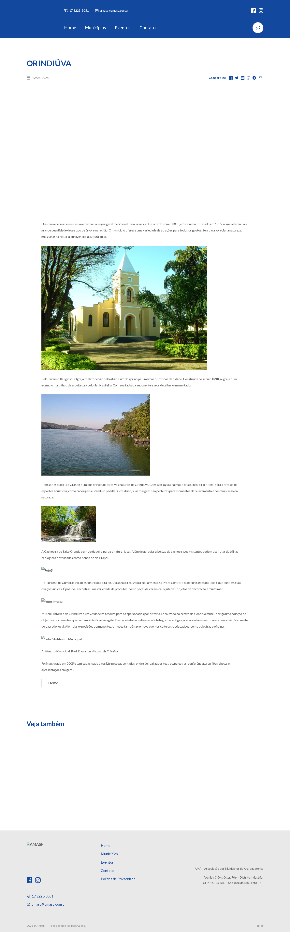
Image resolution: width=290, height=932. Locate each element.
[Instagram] (261, 10)
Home (70, 27)
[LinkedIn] (243, 78)
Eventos (123, 27)
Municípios (95, 27)
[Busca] (258, 27)
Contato (147, 27)
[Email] (260, 78)
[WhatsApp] (249, 78)
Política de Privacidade (118, 879)
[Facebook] (253, 10)
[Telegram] (254, 78)
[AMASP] (39, 19)
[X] (237, 78)
